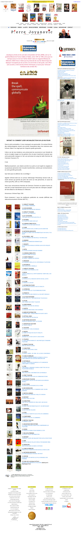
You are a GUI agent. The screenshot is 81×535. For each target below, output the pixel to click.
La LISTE (25, 27)
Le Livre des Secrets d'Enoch (14, 496)
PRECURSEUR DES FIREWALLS (29, 266)
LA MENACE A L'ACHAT (28, 282)
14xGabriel (32, 23)
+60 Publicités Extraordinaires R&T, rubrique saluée (66, 178)
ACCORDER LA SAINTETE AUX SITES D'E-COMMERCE (35, 413)
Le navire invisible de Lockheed (63, 167)
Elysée (38, 24)
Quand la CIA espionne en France (63, 164)
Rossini (37, 23)
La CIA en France (60, 165)
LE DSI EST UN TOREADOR (28, 213)
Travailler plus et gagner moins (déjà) (64, 133)
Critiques (22, 23)
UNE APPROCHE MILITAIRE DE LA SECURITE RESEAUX (35, 294)
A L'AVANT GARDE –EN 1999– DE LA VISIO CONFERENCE (36, 353)
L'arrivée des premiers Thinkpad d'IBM (64, 210)
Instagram (66, 501)
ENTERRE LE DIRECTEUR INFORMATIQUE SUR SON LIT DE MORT (37, 233)
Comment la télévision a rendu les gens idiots (66, 129)
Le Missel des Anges (57, 23)
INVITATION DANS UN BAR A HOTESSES (32, 446)
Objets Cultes (43, 24)
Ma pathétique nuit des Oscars (63, 218)
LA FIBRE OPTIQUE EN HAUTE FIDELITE (32, 332)
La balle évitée (66, 490)
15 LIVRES (49, 27)
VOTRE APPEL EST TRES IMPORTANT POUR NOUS (34, 298)
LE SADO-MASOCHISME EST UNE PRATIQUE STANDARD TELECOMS (36, 341)
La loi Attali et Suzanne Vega (62, 221)
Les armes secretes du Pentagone (63, 168)
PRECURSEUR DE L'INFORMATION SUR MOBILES (34, 372)
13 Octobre (27, 23)
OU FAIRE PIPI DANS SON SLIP (30, 221)
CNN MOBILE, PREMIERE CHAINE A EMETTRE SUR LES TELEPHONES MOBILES (35, 368)
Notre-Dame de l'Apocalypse (14, 500)
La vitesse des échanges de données (64, 174)
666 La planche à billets (14, 505)
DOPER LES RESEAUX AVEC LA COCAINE (32, 321)
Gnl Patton (29, 24)
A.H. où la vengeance (15, 509)
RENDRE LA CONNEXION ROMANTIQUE (32, 241)
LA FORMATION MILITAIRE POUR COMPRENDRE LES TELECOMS (35, 426)
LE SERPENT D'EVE (26, 421)
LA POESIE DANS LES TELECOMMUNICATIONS (34, 290)
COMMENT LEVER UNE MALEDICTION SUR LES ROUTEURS (37, 438)
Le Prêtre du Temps (14, 491)
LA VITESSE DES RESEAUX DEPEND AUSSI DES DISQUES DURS (36, 246)
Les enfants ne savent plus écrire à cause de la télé (66, 130)
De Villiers (34, 24)
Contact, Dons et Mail (66, 496)
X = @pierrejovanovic (77, 1)
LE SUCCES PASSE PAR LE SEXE (29, 349)
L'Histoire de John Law (14, 507)
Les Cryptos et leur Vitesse (49, 498)
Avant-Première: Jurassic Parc (63, 219)
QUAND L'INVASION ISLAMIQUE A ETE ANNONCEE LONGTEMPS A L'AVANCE (35, 363)
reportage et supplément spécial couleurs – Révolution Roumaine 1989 (65, 135)
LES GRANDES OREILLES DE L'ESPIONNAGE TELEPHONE (36, 262)
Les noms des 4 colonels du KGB (63, 166)
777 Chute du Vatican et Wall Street (14, 502)
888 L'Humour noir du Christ (14, 510)
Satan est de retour (61, 72)
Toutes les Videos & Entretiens (49, 491)
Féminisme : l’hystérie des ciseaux (63, 124)
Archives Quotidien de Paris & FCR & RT (49, 501)
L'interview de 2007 (43, 23)
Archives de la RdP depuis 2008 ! (49, 499)
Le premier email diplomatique (63, 176)
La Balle (17, 23)
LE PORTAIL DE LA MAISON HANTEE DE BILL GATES (35, 278)
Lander (63, 23)
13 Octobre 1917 (32, 501)
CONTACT (70, 27)
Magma (24, 24)
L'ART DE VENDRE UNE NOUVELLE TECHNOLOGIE (34, 237)
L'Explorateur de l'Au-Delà (14, 497)
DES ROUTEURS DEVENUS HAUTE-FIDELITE (33, 286)
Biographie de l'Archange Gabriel (14, 492)
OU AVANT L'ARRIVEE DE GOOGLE (30, 258)
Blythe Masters (14, 504)
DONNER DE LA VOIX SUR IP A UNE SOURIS (33, 336)
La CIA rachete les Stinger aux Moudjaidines (65, 159)
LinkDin (66, 499)
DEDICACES (13, 27)
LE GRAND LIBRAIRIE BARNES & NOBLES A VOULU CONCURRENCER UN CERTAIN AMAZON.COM (35, 358)
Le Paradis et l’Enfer (61, 132)
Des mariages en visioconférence (63, 131)
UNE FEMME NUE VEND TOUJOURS (31, 302)
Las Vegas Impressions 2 (62, 229)
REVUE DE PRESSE (33, 27)
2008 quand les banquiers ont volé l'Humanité (14, 513)
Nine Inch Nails (60, 220)
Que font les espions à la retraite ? (63, 169)
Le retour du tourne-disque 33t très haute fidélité (66, 222)
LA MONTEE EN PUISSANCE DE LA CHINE (32, 385)
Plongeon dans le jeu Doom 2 (63, 73)
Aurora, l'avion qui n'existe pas (63, 158)
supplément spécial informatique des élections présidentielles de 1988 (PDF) (66, 78)
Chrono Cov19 (49, 496)
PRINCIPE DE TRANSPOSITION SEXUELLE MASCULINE (35, 449)
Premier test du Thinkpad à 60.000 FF (64, 211)
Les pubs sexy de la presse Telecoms (49, 503)
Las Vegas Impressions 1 (62, 228)
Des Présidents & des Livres (31, 493)
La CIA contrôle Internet (62, 161)
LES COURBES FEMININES (28, 205)
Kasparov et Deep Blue (62, 71)
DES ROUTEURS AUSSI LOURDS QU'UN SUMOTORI (35, 228)
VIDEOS (20, 27)
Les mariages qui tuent (62, 127)
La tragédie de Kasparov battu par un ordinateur (66, 70)
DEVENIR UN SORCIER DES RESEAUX (31, 209)
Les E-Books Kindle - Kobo (66, 495)
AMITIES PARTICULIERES (28, 345)
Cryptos (20, 24)
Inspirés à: (56, 24)
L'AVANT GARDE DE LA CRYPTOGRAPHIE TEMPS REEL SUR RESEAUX (36, 274)
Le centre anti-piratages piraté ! (63, 162)
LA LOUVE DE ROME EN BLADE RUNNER (32, 250)
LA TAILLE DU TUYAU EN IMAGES (30, 329)
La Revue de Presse (49, 490)
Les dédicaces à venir (66, 488)
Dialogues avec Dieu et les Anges (14, 494)
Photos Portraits (32, 509)
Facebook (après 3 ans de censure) (66, 498)
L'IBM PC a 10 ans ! (61, 208)
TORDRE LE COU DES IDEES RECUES (31, 225)
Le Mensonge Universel (14, 499)
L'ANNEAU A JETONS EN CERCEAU (30, 306)
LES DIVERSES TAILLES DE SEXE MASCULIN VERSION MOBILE (35, 381)
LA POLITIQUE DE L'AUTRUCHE (30, 317)
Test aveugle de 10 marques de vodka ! (64, 128)
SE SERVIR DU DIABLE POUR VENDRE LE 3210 (33, 430)
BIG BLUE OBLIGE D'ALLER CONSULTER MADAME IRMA (36, 442)
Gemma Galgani (32, 499)
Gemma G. (50, 23)
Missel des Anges (32, 498)
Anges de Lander (32, 504)
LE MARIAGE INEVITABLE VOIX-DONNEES (32, 309)
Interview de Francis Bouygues (63, 217)
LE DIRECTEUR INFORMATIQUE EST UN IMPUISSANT (35, 406)
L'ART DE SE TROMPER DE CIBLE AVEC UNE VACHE (34, 402)
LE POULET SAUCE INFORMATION (30, 434)
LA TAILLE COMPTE (27, 325)
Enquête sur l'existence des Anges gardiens (14, 489)
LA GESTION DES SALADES (28, 410)
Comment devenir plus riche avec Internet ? (65, 175)
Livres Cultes (50, 24)
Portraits (60, 24)
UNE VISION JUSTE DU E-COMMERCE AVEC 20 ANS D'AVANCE (34, 390)
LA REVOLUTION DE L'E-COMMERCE (31, 417)
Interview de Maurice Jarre (62, 215)
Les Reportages (49, 495)
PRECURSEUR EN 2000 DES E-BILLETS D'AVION (33, 394)
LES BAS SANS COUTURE (28, 398)
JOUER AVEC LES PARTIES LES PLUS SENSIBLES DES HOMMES (35, 458)
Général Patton (32, 503)
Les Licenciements (49, 493)
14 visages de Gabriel (32, 506)
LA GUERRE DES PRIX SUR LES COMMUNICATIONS (35, 376)
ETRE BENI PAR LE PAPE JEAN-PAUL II (31, 217)
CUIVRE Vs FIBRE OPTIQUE (29, 254)
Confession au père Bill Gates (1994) (64, 74)
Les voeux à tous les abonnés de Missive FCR (65, 230)
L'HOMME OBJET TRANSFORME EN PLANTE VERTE (35, 313)
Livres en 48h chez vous (66, 493)
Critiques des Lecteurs (14, 514)
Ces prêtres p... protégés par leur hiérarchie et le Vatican (67, 123)
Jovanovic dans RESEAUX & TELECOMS (31, 462)
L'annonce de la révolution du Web (63, 173)
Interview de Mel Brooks (62, 214)
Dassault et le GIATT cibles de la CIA (64, 160)
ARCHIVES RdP (62, 27)
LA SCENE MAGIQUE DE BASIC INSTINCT (32, 453)
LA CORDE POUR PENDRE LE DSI (30, 270)
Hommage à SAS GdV (32, 496)
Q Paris (55, 27)
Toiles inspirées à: (31, 495)
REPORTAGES (42, 27)
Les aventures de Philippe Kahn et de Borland (65, 177)
